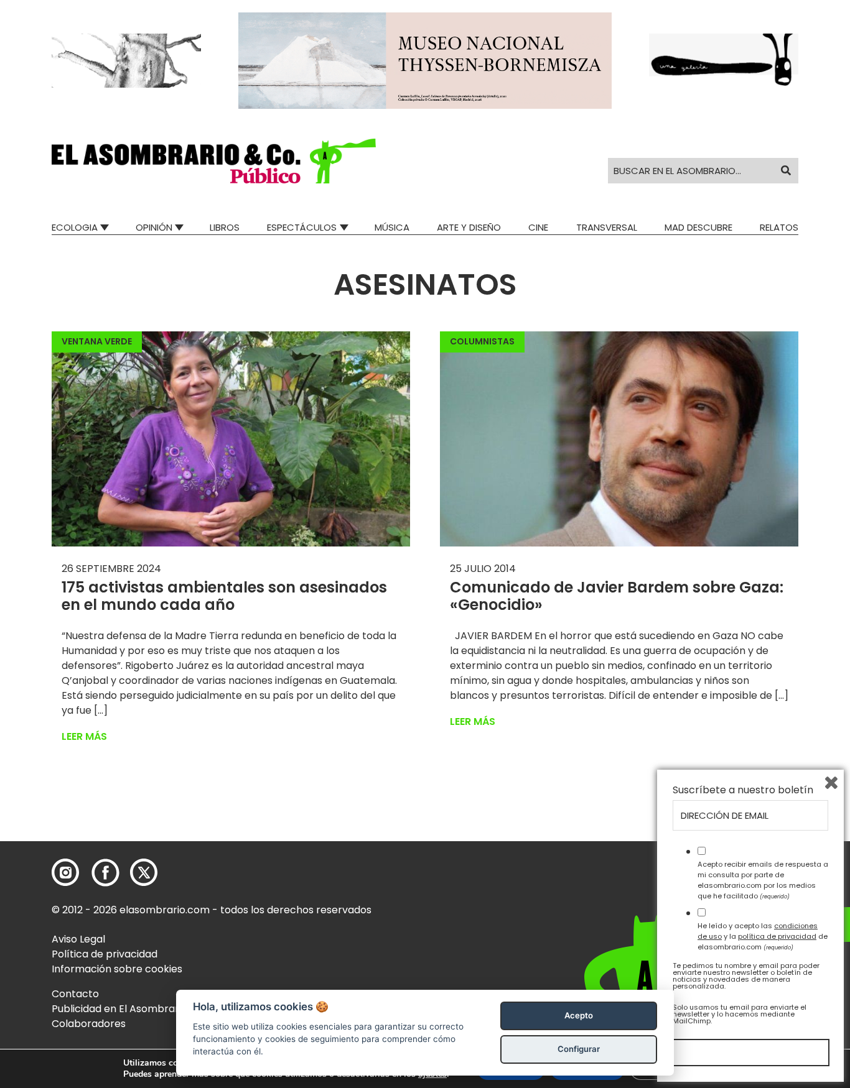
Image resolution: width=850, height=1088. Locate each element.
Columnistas (482, 341)
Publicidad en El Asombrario (119, 1009)
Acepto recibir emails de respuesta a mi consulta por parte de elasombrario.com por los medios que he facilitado (763, 879)
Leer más (84, 736)
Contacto (75, 994)
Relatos (779, 227)
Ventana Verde (97, 341)
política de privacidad (777, 936)
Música (392, 227)
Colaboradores (89, 1024)
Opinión (154, 227)
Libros (225, 227)
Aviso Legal (78, 939)
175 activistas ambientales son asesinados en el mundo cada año (224, 596)
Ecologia (75, 227)
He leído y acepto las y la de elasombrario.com (763, 936)
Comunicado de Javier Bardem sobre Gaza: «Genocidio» (616, 596)
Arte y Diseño (469, 227)
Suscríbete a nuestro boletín (743, 790)
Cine (538, 227)
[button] (214, 161)
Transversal (606, 227)
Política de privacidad (104, 954)
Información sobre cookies (117, 969)
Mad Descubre (698, 227)
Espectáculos (302, 227)
